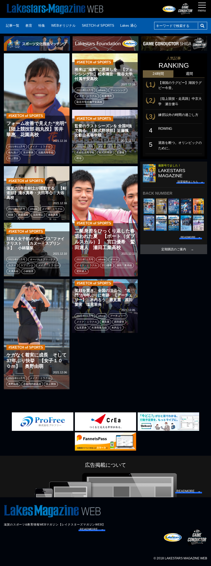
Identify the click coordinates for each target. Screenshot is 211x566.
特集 (41, 25)
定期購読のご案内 (173, 249)
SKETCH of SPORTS (98, 25)
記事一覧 (12, 25)
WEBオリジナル (63, 25)
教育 (28, 25)
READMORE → (92, 529)
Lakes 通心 (128, 25)
